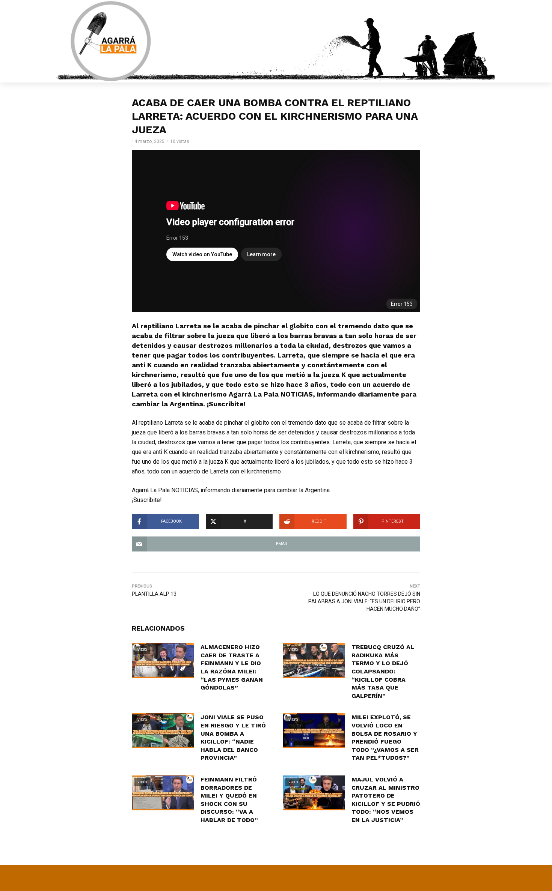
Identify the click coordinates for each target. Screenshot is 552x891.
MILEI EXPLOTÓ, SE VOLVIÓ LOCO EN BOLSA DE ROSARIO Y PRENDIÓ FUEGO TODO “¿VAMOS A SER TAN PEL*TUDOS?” (385, 737)
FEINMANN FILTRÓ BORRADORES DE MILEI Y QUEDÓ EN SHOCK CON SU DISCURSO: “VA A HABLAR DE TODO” (229, 799)
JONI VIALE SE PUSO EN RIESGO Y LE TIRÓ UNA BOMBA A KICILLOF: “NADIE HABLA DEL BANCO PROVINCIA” (233, 737)
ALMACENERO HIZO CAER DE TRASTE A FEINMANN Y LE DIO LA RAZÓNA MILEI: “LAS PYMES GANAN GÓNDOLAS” (232, 667)
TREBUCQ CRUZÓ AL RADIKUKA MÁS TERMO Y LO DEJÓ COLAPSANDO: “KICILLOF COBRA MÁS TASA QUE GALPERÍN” (382, 671)
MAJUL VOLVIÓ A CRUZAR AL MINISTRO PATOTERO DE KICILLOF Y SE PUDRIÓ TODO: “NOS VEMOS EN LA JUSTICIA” (385, 799)
